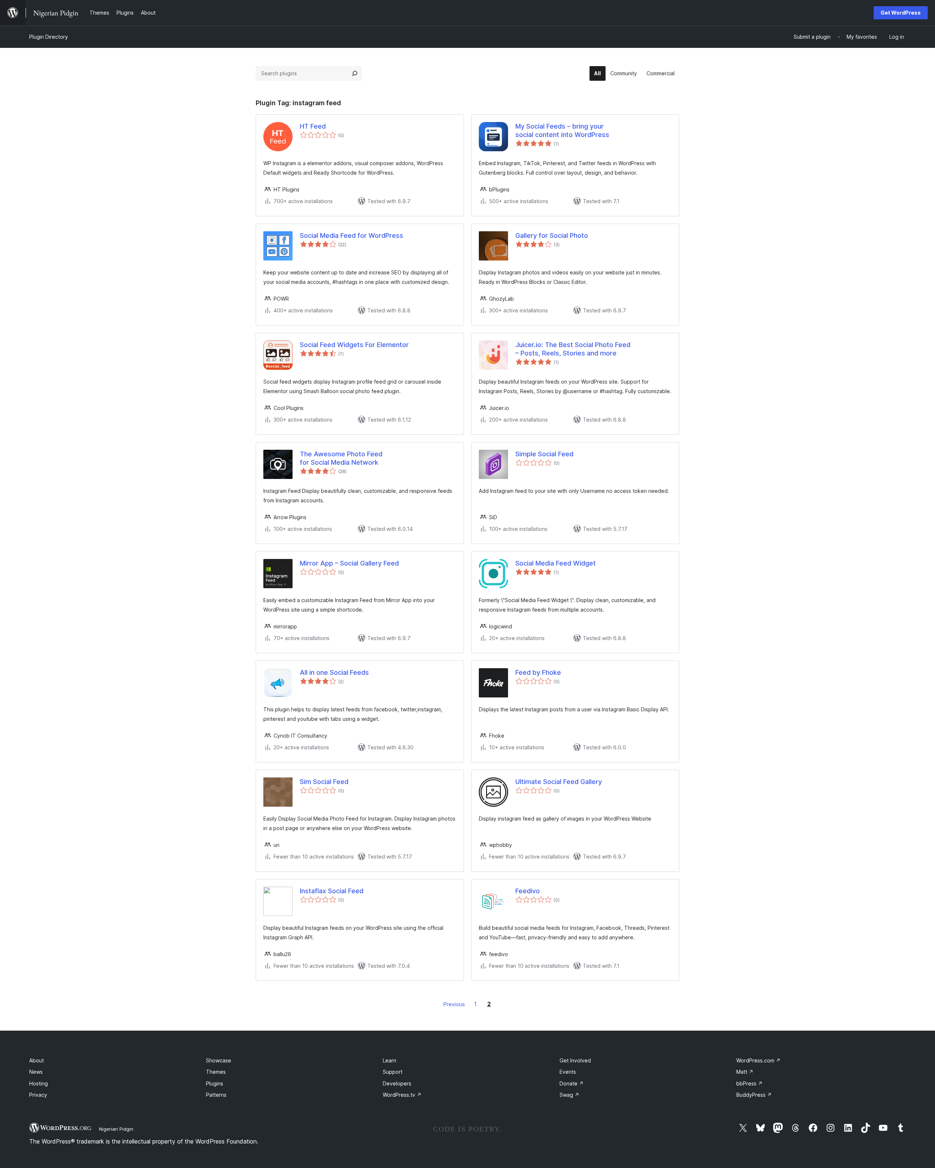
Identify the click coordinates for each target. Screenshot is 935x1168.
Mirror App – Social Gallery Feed (349, 563)
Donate (572, 1083)
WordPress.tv (402, 1095)
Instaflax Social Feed (331, 891)
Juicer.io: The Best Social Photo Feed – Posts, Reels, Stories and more (572, 349)
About (36, 1060)
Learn (389, 1060)
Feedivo (527, 891)
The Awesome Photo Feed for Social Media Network (341, 458)
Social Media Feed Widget (555, 563)
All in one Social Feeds (334, 672)
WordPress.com (758, 1060)
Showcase (218, 1060)
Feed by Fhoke (538, 672)
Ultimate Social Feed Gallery (558, 781)
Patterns (216, 1095)
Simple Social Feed (544, 454)
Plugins (214, 1083)
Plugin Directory (48, 37)
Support (392, 1072)
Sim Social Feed (324, 781)
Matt (744, 1072)
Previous (454, 1004)
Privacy (38, 1095)
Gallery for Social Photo (551, 235)
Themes (216, 1072)
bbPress (749, 1083)
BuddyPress (754, 1095)
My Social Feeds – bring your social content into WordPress (562, 130)
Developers (397, 1083)
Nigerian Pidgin (116, 1129)
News (36, 1072)
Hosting (38, 1083)
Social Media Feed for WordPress (351, 235)
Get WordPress (901, 12)
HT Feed (313, 126)
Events (568, 1072)
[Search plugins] (354, 73)
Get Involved (575, 1060)
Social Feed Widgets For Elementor (354, 345)
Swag (569, 1095)
